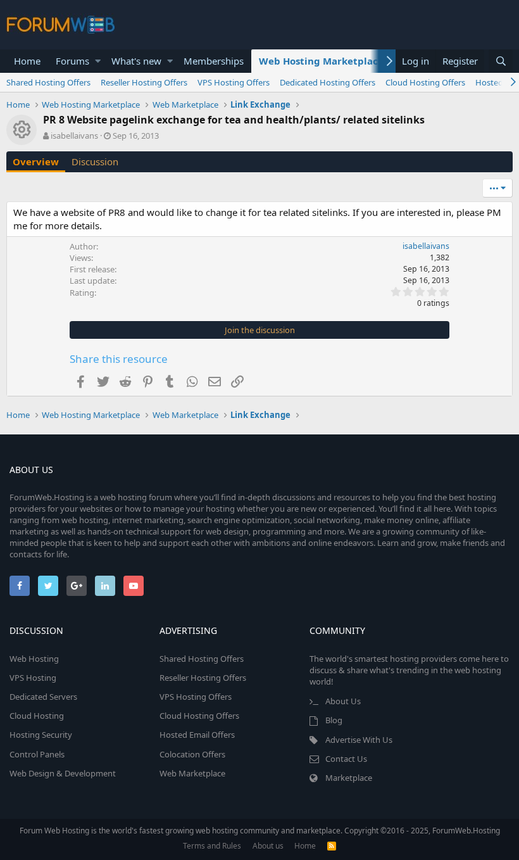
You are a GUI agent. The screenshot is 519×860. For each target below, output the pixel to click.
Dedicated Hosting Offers (327, 82)
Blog (333, 720)
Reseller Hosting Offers (144, 82)
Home (27, 60)
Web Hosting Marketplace (321, 60)
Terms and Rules (212, 845)
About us (268, 845)
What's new (136, 60)
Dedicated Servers (43, 696)
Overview (36, 161)
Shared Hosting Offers (48, 82)
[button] (98, 61)
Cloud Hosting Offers (425, 82)
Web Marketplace (192, 773)
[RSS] (332, 845)
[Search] (501, 61)
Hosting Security (40, 734)
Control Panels (37, 754)
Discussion (95, 161)
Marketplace (348, 777)
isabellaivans (74, 135)
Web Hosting (34, 658)
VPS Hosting (32, 677)
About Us (343, 701)
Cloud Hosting (36, 715)
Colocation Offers (192, 754)
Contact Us (346, 758)
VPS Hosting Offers (233, 82)
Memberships (214, 60)
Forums (72, 60)
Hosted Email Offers (197, 734)
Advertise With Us (358, 739)
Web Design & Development (62, 773)
